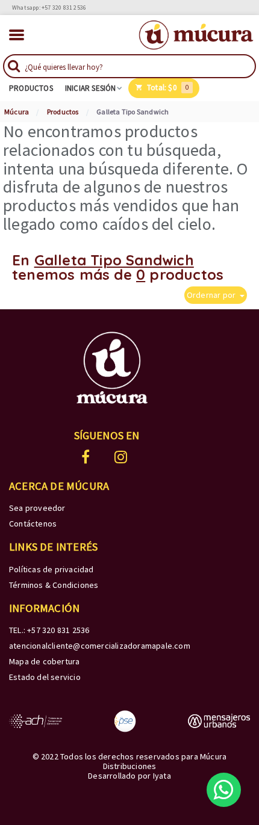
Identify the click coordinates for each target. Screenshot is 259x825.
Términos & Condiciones (53, 584)
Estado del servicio (45, 677)
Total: (167, 87)
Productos (31, 88)
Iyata (162, 775)
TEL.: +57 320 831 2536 (49, 630)
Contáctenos (33, 523)
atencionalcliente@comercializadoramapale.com (99, 645)
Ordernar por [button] (212, 294)
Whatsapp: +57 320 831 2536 (49, 7)
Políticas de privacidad (51, 569)
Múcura (16, 111)
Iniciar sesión (90, 88)
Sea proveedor (37, 507)
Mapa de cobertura (44, 661)
